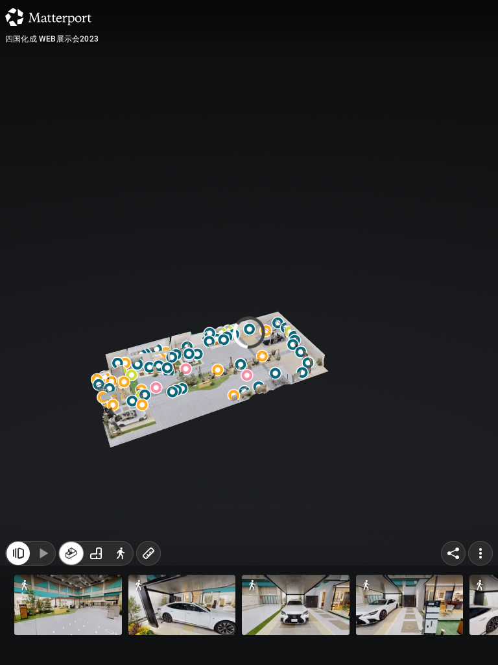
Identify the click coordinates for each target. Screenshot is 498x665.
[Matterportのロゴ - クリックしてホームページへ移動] (48, 17)
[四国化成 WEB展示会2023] (249, 332)
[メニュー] (480, 553)
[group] (96, 553)
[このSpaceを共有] (453, 553)
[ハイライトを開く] (18, 553)
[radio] (71, 553)
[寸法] (148, 553)
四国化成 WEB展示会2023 (52, 39)
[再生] (42, 553)
